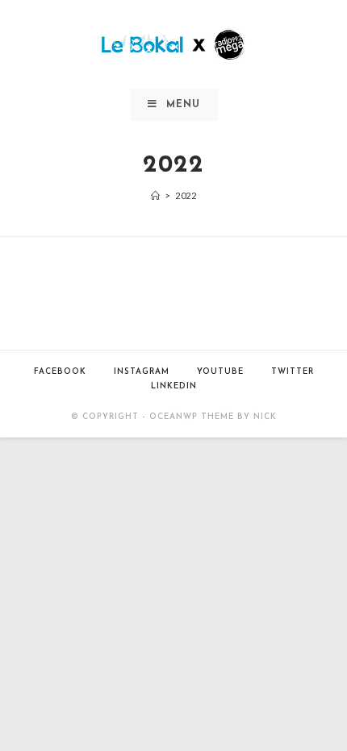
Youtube (220, 371)
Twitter (292, 371)
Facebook (60, 371)
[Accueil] (156, 195)
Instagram (141, 371)
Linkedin (174, 386)
